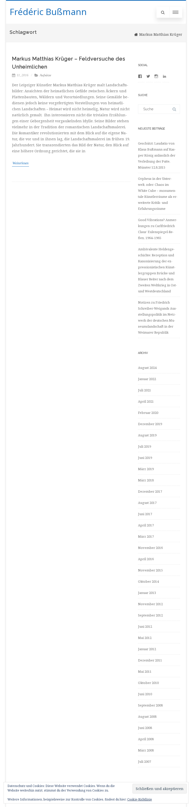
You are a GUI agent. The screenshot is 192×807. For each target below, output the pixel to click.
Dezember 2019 (150, 424)
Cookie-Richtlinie (139, 799)
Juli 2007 (144, 761)
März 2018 (146, 480)
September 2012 (150, 615)
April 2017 (146, 525)
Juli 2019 (144, 446)
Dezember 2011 (150, 660)
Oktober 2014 (148, 581)
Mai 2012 (145, 637)
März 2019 (146, 469)
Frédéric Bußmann (48, 12)
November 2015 (150, 570)
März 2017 (146, 536)
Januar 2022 (147, 379)
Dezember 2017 (150, 491)
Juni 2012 (145, 626)
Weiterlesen (20, 163)
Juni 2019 (145, 457)
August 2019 (147, 435)
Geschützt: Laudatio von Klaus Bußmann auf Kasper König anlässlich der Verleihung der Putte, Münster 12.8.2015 (157, 155)
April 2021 (146, 401)
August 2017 (147, 502)
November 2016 (150, 547)
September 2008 (150, 705)
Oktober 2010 (148, 682)
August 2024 (147, 367)
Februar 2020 (148, 412)
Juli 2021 (144, 390)
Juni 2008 (145, 727)
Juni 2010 (145, 694)
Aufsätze (45, 75)
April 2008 (146, 739)
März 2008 (146, 750)
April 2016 (146, 559)
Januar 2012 (147, 649)
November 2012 (150, 604)
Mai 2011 (145, 671)
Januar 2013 (147, 592)
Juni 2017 (145, 514)
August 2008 (147, 716)
